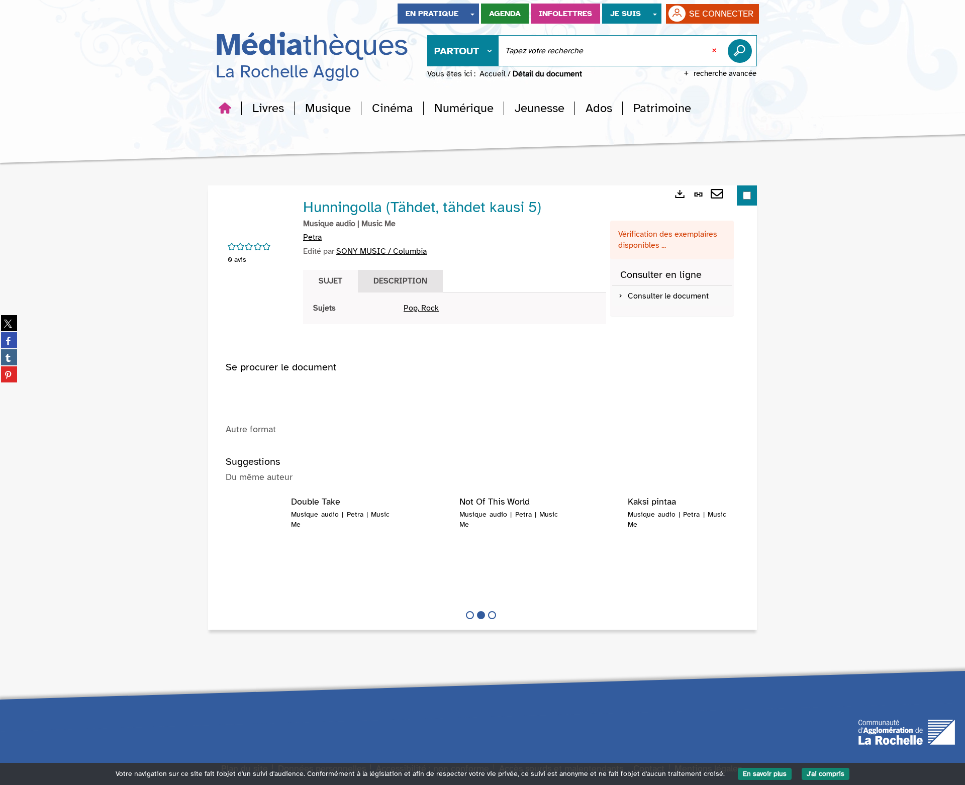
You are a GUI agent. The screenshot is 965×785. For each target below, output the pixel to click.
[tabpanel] (454, 308)
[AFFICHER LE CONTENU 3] (492, 615)
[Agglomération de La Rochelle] (906, 731)
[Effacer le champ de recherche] (715, 51)
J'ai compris (825, 773)
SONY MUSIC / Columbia (381, 251)
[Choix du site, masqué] (472, 14)
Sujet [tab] (330, 281)
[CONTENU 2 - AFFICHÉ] (481, 615)
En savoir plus (765, 773)
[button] (268, 108)
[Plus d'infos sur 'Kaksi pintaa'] (596, 517)
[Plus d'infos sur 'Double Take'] (259, 517)
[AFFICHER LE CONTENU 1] (470, 615)
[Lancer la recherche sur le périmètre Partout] (741, 51)
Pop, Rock (421, 308)
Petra (312, 237)
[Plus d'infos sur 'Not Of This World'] (428, 517)
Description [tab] (400, 281)
